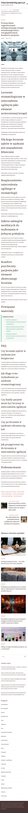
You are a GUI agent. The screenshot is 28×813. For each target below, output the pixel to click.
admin (2, 38)
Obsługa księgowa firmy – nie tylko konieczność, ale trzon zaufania (13, 562)
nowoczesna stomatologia (7, 496)
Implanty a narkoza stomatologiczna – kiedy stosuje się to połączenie (16, 322)
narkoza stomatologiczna (18, 494)
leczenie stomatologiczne (6, 494)
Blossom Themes (12, 806)
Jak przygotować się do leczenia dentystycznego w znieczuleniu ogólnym (15, 329)
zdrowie (3, 792)
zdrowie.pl (4, 796)
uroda (2, 780)
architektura (4, 704)
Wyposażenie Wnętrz (6, 788)
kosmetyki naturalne (6, 732)
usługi (3, 19)
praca (2, 748)
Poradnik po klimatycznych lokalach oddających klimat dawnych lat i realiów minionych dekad (13, 621)
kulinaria (3, 736)
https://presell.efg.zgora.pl (13, 3)
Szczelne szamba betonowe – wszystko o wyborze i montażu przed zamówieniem (14, 667)
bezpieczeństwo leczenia (10, 491)
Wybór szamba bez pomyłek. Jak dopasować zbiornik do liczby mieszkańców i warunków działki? (13, 673)
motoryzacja (4, 740)
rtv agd (3, 768)
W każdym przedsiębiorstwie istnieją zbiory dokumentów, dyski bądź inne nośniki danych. (13, 589)
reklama (3, 756)
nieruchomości (5, 744)
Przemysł (3, 752)
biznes (3, 712)
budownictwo (4, 716)
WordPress (3, 808)
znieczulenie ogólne (17, 496)
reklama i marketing (6, 760)
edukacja (3, 724)
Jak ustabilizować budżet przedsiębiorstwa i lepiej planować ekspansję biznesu (13, 679)
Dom (2, 720)
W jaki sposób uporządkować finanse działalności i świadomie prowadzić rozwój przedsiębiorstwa (13, 693)
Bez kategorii (4, 708)
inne (2, 728)
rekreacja (3, 764)
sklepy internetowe (6, 772)
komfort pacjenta (20, 491)
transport (3, 776)
